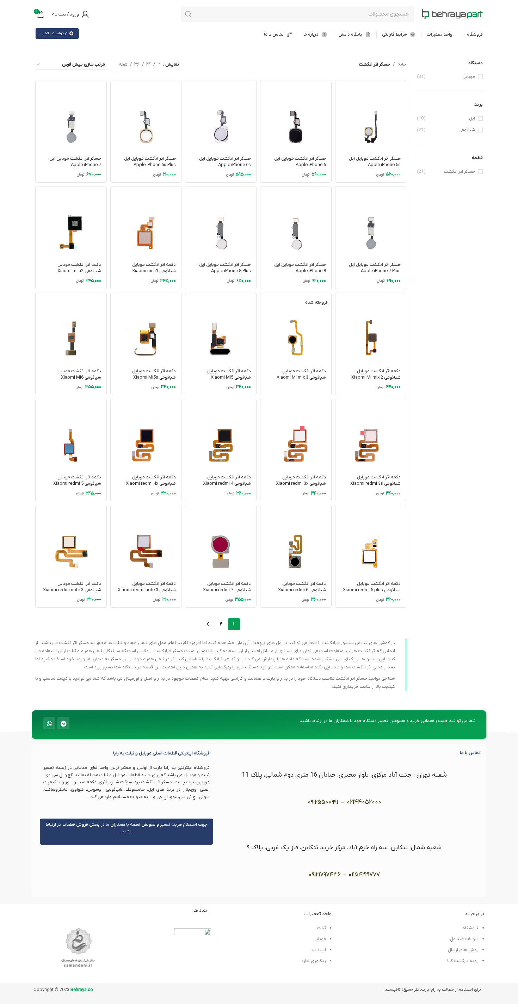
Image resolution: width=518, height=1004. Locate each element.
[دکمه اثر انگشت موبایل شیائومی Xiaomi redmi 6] (295, 540)
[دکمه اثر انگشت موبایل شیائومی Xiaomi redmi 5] (71, 434)
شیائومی (466, 130)
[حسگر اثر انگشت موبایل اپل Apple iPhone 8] (295, 221)
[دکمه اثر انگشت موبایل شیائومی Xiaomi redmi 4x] (146, 434)
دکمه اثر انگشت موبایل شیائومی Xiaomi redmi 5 (77, 480)
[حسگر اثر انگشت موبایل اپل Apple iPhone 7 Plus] (370, 221)
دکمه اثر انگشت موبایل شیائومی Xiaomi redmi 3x (301, 480)
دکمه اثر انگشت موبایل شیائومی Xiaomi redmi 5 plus (372, 587)
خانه (401, 64)
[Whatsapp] (49, 723)
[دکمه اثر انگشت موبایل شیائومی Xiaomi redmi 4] (220, 434)
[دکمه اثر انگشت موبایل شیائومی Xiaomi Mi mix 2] (370, 328)
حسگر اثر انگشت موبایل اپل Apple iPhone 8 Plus (225, 268)
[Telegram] (63, 723)
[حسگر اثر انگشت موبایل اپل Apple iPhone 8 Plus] (220, 221)
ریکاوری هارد (313, 961)
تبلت (321, 928)
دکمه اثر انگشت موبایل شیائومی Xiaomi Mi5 (229, 374)
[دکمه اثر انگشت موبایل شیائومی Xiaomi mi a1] (146, 221)
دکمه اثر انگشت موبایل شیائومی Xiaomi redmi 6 (302, 587)
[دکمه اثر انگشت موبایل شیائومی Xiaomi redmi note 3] (146, 540)
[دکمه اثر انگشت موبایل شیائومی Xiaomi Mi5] (220, 328)
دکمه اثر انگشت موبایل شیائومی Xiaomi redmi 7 (227, 587)
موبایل (468, 77)
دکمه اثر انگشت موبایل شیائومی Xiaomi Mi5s (154, 374)
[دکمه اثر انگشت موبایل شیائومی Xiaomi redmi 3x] (295, 434)
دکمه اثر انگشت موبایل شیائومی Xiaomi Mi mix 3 (301, 374)
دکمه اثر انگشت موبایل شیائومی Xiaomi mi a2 (79, 268)
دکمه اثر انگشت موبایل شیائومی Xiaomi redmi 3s (375, 480)
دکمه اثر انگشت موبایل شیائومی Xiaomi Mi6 (79, 374)
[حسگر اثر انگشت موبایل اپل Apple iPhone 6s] (220, 115)
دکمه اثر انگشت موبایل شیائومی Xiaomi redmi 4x (151, 480)
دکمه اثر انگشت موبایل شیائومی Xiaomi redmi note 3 (147, 587)
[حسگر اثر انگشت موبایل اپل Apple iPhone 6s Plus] (146, 115)
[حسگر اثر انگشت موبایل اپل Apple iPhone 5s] (370, 115)
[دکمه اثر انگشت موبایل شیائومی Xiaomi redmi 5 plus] (370, 540)
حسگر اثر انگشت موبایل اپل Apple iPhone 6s (225, 161)
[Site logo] (452, 14)
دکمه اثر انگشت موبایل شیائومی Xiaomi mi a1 (154, 268)
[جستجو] (188, 14)
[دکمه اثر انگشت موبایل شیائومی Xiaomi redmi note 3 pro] (71, 540)
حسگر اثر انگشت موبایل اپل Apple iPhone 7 (75, 161)
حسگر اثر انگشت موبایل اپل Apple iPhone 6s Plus (150, 161)
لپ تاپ (319, 950)
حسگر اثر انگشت (459, 172)
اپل (472, 118)
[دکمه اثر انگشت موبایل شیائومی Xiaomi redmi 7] (220, 540)
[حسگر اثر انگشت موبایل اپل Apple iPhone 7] (71, 115)
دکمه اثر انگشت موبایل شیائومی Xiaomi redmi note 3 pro (72, 590)
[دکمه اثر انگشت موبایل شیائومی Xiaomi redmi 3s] (370, 434)
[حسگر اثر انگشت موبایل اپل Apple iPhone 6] (295, 115)
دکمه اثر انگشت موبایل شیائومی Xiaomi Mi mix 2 (376, 374)
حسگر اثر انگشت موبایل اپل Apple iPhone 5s (375, 161)
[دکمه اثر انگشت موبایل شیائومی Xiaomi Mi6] (71, 328)
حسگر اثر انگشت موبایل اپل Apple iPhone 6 (300, 161)
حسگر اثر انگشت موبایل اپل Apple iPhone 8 (300, 268)
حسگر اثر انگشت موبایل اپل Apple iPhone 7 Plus (375, 268)
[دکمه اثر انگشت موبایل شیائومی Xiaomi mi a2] (71, 221)
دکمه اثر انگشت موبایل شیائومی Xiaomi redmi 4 (227, 480)
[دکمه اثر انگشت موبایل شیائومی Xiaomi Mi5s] (146, 328)
